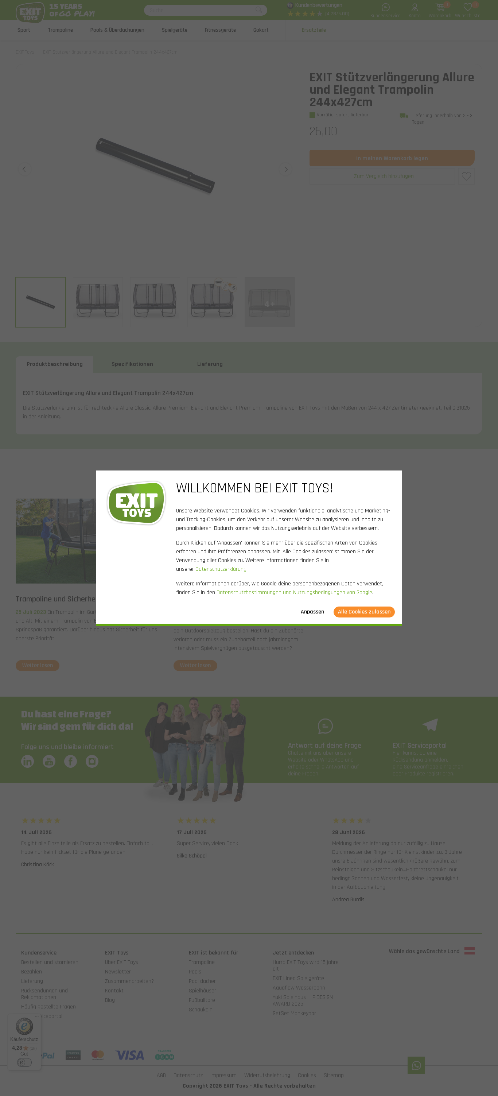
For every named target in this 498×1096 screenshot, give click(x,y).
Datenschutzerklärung (220, 569)
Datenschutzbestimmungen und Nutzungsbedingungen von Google (294, 592)
